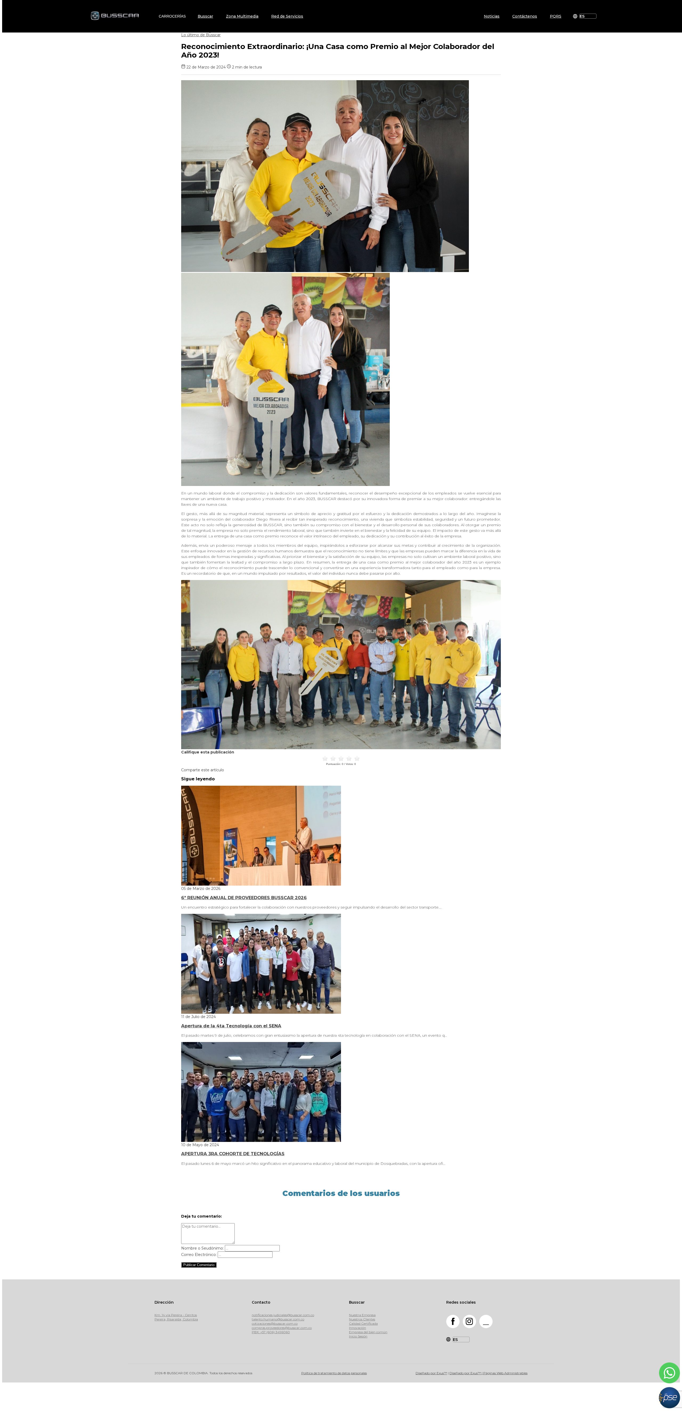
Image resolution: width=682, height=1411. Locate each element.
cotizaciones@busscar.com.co (275, 1323)
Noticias (492, 16)
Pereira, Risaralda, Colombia (176, 1319)
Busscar (205, 16)
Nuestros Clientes (362, 1319)
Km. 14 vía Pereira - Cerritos (176, 1315)
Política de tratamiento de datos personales (334, 1373)
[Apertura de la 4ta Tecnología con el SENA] (261, 1012)
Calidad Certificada (363, 1323)
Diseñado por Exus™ (431, 1373)
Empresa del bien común (368, 1332)
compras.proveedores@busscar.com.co (282, 1328)
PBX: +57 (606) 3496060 (271, 1332)
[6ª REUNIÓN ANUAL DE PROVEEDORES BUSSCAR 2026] (261, 884)
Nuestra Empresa (362, 1315)
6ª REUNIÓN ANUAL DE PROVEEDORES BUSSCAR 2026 (244, 897)
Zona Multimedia (242, 16)
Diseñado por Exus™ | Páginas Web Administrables (488, 1373)
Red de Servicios (287, 16)
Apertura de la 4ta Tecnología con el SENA (231, 1025)
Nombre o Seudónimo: (202, 1248)
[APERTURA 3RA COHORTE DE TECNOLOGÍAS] (261, 1140)
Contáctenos (524, 16)
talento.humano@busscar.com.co (278, 1319)
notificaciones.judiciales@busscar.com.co (283, 1315)
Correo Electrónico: (199, 1254)
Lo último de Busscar (201, 35)
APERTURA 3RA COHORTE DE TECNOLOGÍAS (233, 1153)
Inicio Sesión (358, 1336)
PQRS (555, 16)
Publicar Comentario (198, 1265)
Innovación (357, 1328)
